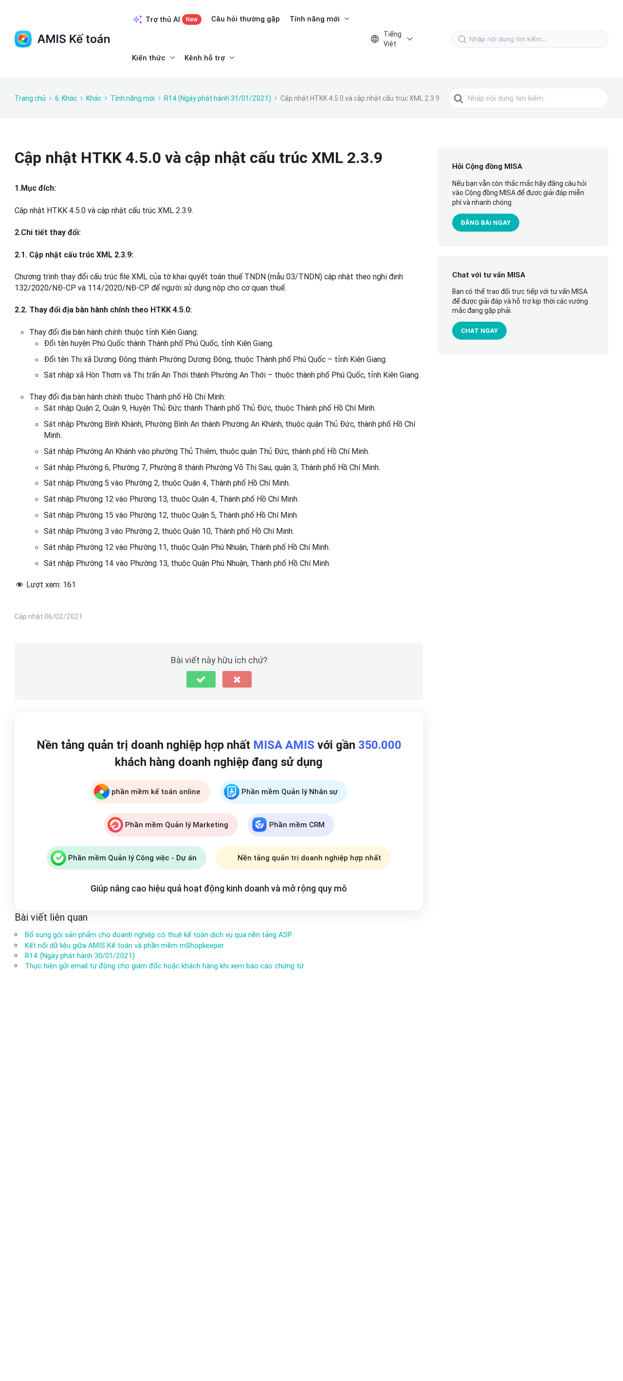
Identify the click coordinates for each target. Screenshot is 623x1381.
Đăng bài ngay (486, 222)
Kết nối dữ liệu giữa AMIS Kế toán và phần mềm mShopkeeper (124, 945)
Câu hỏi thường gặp (245, 18)
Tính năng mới (315, 18)
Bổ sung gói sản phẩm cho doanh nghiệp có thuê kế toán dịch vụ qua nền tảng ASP (158, 934)
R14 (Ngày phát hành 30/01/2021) (80, 955)
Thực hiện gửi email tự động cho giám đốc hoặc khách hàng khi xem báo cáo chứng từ (164, 965)
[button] (201, 679)
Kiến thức (148, 57)
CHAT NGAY (479, 330)
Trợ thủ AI (172, 19)
